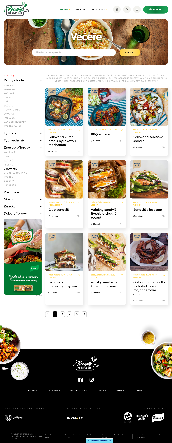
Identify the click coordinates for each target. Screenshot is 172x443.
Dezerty (9, 181)
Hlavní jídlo (12, 109)
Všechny (9, 85)
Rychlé (8, 177)
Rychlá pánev (13, 126)
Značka (10, 206)
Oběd (7, 101)
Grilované (10, 169)
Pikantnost (12, 192)
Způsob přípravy (17, 147)
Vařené (8, 160)
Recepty (64, 9)
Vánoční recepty (15, 122)
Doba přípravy (15, 213)
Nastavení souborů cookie (99, 441)
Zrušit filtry (9, 75)
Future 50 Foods (79, 390)
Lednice (120, 390)
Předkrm (9, 89)
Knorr (102, 390)
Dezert (8, 97)
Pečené (8, 164)
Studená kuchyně (15, 173)
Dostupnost (163, 435)
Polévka (9, 118)
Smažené (9, 152)
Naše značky (98, 9)
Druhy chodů (14, 80)
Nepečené (10, 185)
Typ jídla (10, 133)
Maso (8, 199)
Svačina (9, 114)
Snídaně (9, 93)
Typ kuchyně (14, 140)
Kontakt (139, 390)
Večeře (8, 105)
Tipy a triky (81, 9)
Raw (6, 156)
